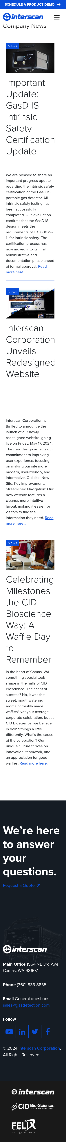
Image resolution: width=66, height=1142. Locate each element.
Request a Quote (19, 885)
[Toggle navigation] (56, 17)
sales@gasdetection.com (26, 1005)
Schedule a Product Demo (29, 4)
